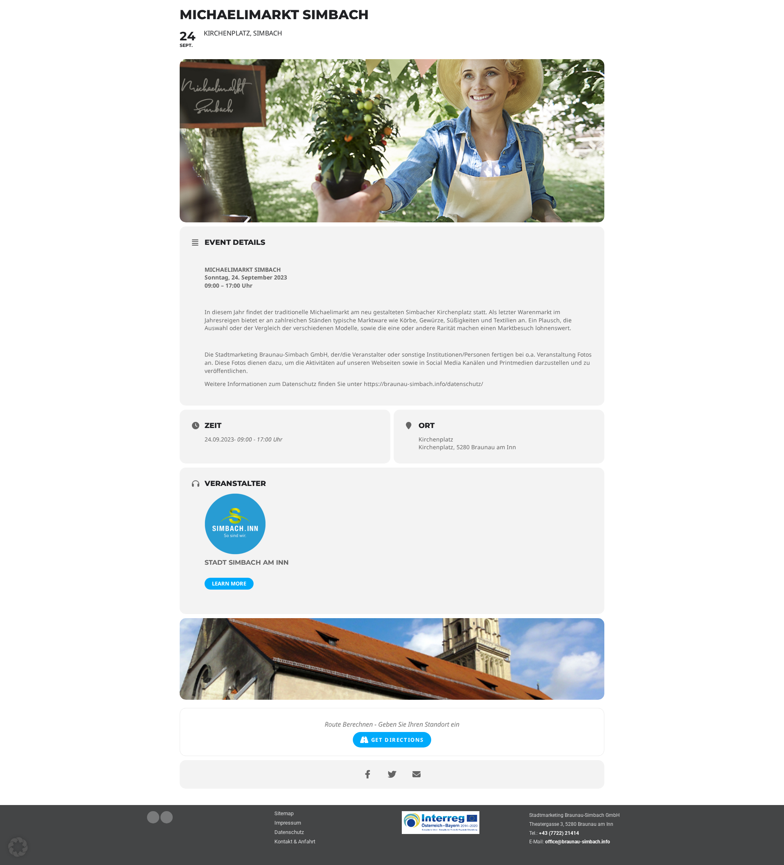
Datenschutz (289, 832)
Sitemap (284, 813)
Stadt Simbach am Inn (247, 562)
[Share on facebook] (367, 774)
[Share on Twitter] (392, 774)
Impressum (287, 823)
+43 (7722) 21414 (559, 833)
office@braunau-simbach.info (577, 842)
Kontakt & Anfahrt (294, 842)
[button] (18, 847)
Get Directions (397, 739)
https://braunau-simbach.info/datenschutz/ (423, 384)
